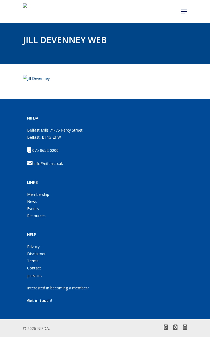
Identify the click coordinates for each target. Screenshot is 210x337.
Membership (38, 194)
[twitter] (166, 328)
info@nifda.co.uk (48, 163)
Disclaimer (36, 253)
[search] (173, 11)
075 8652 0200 (45, 150)
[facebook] (175, 328)
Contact (34, 268)
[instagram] (185, 328)
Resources (36, 215)
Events (33, 208)
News (32, 201)
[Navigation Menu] (184, 11)
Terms (33, 260)
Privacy (33, 246)
